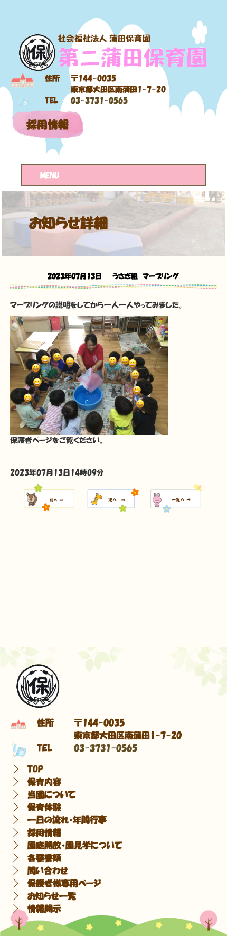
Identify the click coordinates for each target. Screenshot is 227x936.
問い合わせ (47, 870)
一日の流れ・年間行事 (67, 819)
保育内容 (44, 781)
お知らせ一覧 (51, 896)
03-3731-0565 (99, 100)
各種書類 (44, 858)
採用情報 (47, 124)
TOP (35, 769)
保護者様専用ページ (64, 883)
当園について (51, 794)
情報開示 (44, 908)
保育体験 (44, 807)
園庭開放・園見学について (74, 845)
